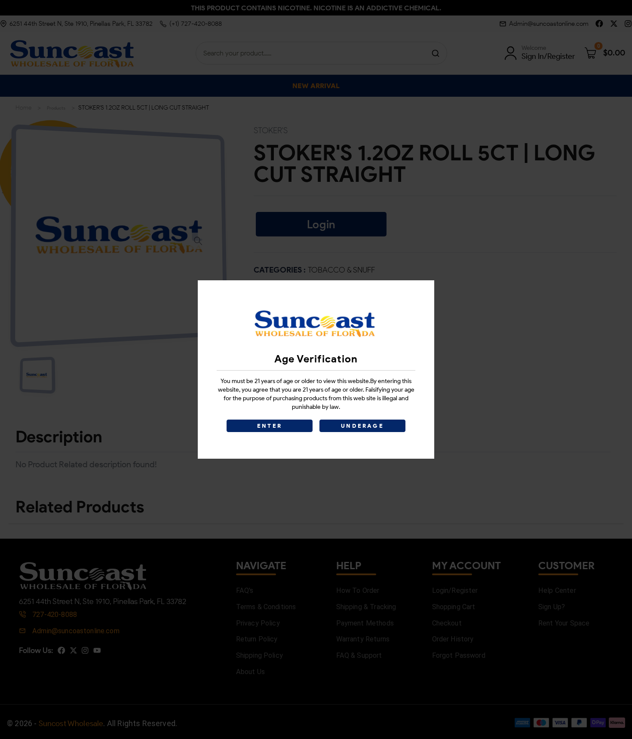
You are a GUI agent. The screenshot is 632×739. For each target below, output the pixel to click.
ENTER (269, 426)
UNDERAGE (362, 426)
